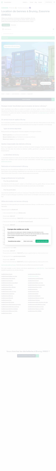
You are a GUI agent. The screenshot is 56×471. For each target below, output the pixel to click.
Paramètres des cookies (14, 241)
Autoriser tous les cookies (42, 241)
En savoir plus (11, 237)
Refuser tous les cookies (28, 241)
